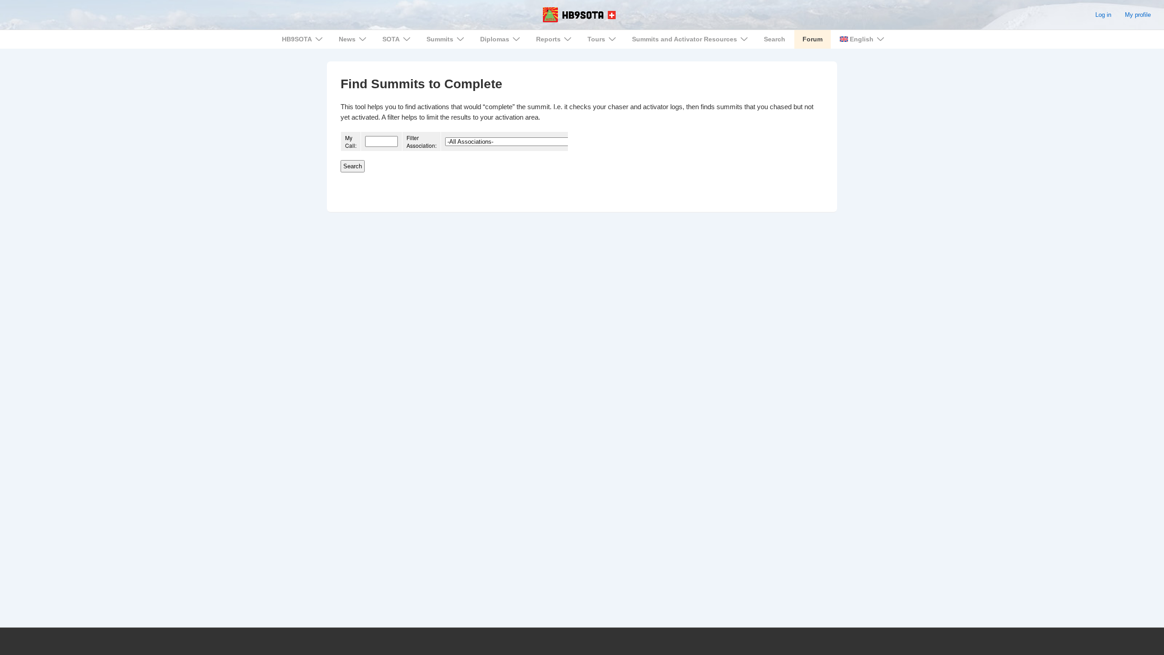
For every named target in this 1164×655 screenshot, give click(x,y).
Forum (813, 39)
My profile (1138, 14)
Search (774, 39)
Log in (1103, 14)
